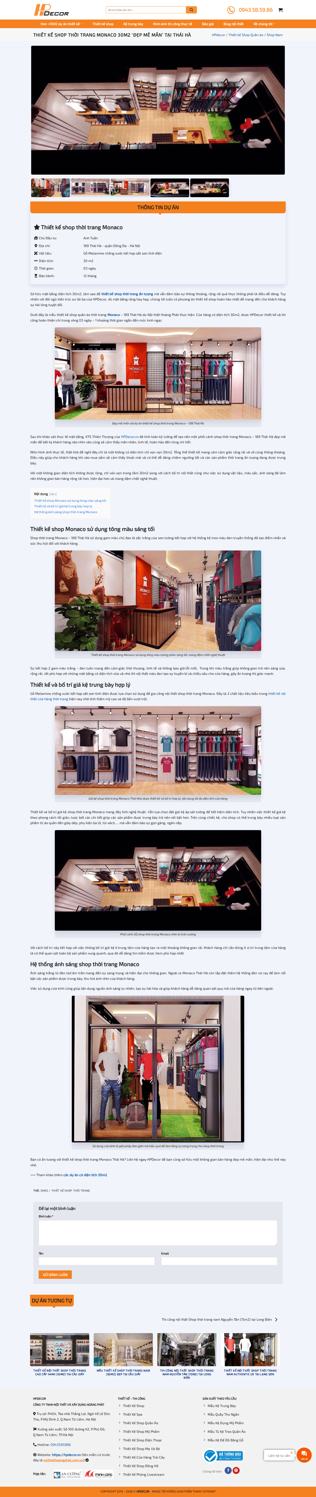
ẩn (53, 494)
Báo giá (208, 24)
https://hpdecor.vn (66, 1455)
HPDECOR (143, 1491)
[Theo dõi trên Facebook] (228, 1470)
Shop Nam (275, 35)
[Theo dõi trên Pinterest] (236, 1470)
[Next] (280, 1361)
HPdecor (218, 35)
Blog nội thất (234, 24)
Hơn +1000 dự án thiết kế (60, 24)
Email (165, 1253)
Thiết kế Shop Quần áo (246, 35)
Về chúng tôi (263, 24)
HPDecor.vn (130, 436)
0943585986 (61, 1444)
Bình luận (46, 1216)
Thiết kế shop (103, 24)
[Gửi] (191, 10)
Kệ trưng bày (133, 24)
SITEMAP (209, 1491)
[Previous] (30, 1361)
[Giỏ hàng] (280, 10)
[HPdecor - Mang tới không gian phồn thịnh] (51, 10)
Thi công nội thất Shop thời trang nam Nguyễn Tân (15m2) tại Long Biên (217, 1319)
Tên (41, 1253)
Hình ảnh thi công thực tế (172, 24)
